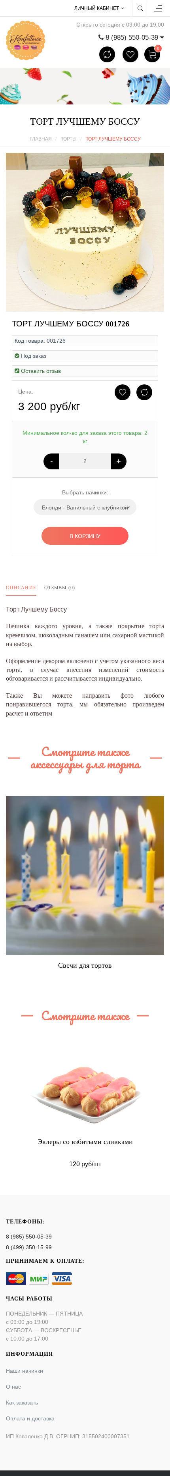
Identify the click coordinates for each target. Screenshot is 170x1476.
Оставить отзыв (41, 371)
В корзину (85, 536)
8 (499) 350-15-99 (29, 1247)
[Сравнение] (107, 54)
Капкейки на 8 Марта (85, 1142)
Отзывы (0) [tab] (59, 587)
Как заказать (22, 1402)
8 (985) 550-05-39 (29, 1236)
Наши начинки (24, 1371)
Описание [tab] (21, 587)
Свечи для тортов (85, 965)
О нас (13, 1386)
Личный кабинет (96, 8)
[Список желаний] (130, 54)
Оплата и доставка (30, 1418)
